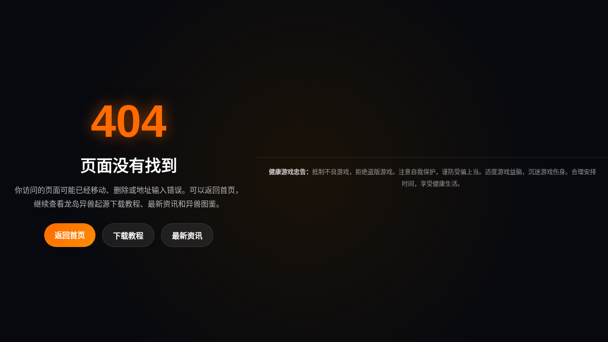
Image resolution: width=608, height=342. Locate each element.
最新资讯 (187, 236)
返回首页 (70, 235)
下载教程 (128, 236)
